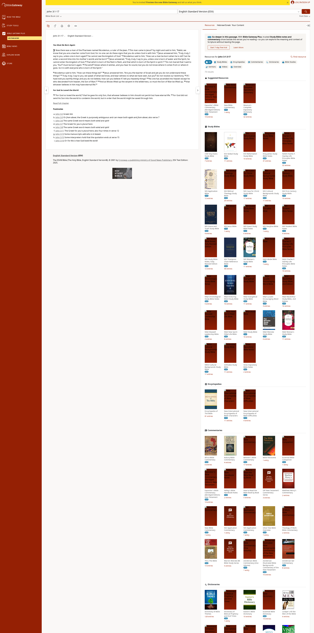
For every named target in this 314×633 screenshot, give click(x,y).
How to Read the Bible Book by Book (251, 491)
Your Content (238, 25)
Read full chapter (61, 103)
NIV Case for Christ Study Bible (251, 192)
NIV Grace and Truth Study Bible (212, 227)
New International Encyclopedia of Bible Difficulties (250, 413)
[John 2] (46, 90)
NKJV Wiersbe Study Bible (268, 333)
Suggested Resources (218, 78)
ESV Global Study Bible (231, 155)
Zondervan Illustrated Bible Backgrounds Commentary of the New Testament (271, 565)
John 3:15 (60, 137)
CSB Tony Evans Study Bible (211, 155)
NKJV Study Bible (250, 332)
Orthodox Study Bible (230, 366)
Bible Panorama (269, 457)
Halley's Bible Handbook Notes (231, 491)
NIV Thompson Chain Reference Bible (231, 261)
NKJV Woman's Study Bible (288, 333)
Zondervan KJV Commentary (288, 562)
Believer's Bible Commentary (249, 458)
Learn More (238, 47)
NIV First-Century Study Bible (289, 192)
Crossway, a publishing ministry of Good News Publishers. (145, 160)
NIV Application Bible (211, 192)
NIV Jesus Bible (230, 226)
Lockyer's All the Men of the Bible (289, 613)
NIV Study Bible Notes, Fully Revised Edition (211, 261)
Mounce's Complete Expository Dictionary (247, 108)
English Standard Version (65, 155)
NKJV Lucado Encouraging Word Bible (270, 299)
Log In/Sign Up (302, 2)
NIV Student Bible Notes (289, 227)
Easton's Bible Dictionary (249, 613)
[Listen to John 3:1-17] (76, 26)
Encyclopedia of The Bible (211, 412)
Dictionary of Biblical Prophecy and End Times (231, 614)
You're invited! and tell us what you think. (167, 2)
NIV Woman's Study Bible (248, 260)
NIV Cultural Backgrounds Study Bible (271, 193)
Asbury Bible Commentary (229, 458)
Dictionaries (214, 584)
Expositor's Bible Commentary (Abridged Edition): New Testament (212, 108)
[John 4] (198, 90)
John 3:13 (60, 134)
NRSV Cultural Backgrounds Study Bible (213, 367)
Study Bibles (214, 126)
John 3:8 (59, 127)
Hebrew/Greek (224, 25)
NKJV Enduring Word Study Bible (231, 298)
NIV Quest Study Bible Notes (250, 227)
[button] (300, 2)
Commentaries (215, 430)
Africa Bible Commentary (210, 458)
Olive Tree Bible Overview (269, 529)
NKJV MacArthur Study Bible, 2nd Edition (289, 299)
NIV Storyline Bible (270, 226)
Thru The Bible (211, 561)
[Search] (306, 11)
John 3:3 (59, 117)
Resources (210, 25)
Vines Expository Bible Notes (250, 366)
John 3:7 (59, 124)
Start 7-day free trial (218, 47)
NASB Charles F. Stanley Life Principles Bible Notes (288, 157)
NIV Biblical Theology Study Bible (230, 193)
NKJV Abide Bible (270, 259)
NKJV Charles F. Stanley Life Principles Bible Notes (288, 262)
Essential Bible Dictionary (269, 613)
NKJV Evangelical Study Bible (250, 298)
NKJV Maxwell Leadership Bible (212, 333)
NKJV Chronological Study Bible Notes (213, 298)
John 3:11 (60, 130)
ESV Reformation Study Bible (250, 155)
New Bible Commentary (229, 106)
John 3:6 (59, 120)
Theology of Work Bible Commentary (289, 529)
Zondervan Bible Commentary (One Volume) (250, 563)
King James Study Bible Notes (270, 155)
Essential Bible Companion (288, 458)
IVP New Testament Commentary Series (271, 492)
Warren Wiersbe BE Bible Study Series (232, 562)
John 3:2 (59, 114)
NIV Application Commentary (230, 529)
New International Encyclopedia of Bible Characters (231, 413)
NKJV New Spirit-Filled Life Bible (231, 333)
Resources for (218, 56)
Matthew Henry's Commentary (289, 491)
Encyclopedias (215, 384)
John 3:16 (60, 140)
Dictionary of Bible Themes (212, 613)
